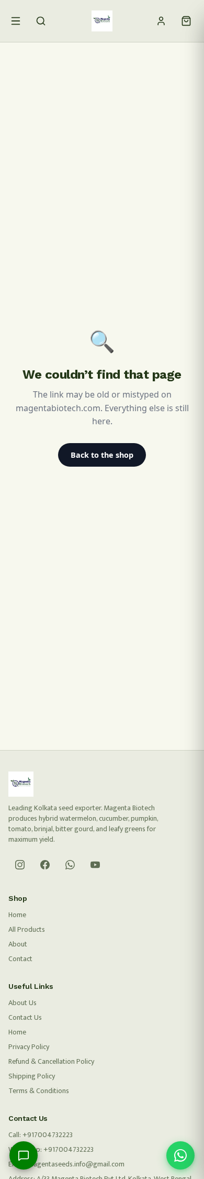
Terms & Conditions (38, 1091)
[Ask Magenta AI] (23, 1155)
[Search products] (40, 20)
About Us (22, 1003)
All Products (26, 929)
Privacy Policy (28, 1047)
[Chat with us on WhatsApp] (180, 1155)
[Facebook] (44, 864)
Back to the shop (102, 455)
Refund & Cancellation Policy (51, 1061)
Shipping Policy (31, 1076)
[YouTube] (95, 864)
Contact (20, 959)
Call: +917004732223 (40, 1135)
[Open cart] (186, 20)
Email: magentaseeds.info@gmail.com (66, 1164)
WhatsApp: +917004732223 (51, 1149)
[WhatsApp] (70, 864)
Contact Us (25, 1017)
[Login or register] (161, 20)
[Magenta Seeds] (102, 20)
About (17, 944)
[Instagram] (19, 864)
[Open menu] (15, 20)
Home (17, 915)
